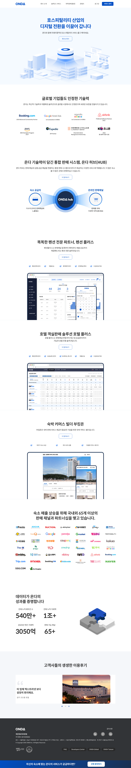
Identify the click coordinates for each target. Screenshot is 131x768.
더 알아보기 (65, 177)
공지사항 (109, 729)
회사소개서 (65, 39)
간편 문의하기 (96, 764)
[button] (62, 706)
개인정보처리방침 (21, 734)
